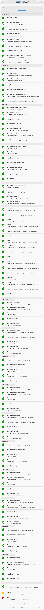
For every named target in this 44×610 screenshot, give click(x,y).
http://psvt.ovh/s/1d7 (22, 10)
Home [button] (3, 1)
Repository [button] (41, 1)
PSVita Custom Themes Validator (22, 1)
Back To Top (21, 603)
